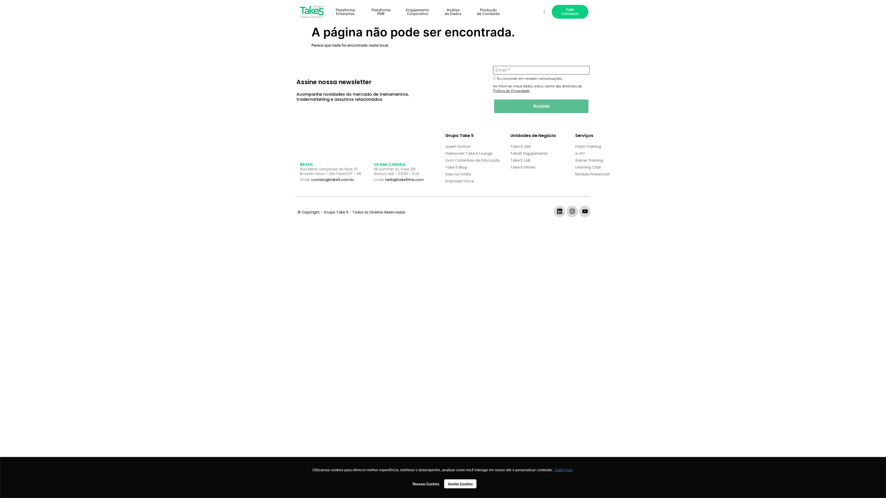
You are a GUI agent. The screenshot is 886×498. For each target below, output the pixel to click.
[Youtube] (585, 211)
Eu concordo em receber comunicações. (529, 79)
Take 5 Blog (456, 167)
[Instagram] (572, 211)
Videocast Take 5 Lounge (469, 153)
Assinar (541, 106)
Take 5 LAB (520, 160)
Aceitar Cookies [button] (460, 484)
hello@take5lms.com (404, 179)
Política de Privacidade (511, 91)
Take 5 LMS (520, 146)
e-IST (580, 153)
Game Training (589, 160)
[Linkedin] (559, 211)
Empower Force (459, 181)
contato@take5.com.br (332, 179)
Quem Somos (458, 146)
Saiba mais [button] (563, 470)
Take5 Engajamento (529, 153)
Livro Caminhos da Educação (472, 160)
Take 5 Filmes (523, 167)
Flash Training (588, 146)
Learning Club (588, 167)
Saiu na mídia (458, 174)
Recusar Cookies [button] (426, 484)
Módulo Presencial (592, 174)
